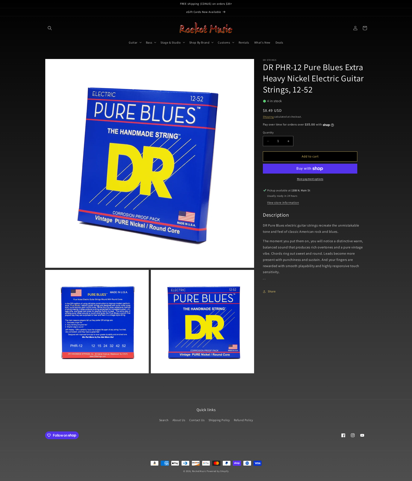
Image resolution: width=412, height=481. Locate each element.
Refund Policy (243, 420)
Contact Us (196, 420)
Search (164, 420)
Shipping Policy (219, 420)
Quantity (268, 133)
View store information (283, 202)
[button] (50, 28)
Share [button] (272, 291)
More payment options (310, 178)
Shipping (268, 116)
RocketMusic (199, 471)
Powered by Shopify (218, 471)
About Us (179, 420)
